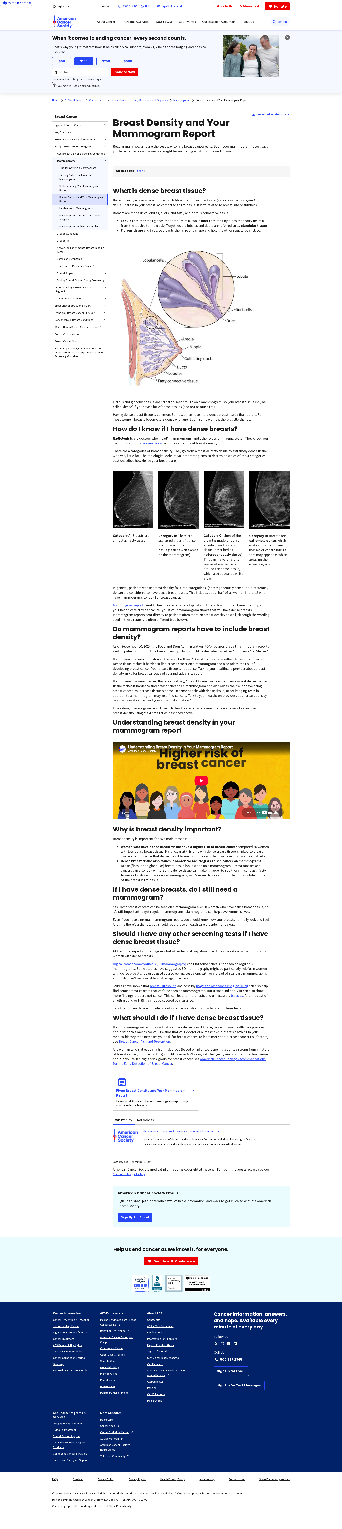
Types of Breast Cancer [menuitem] (69, 125)
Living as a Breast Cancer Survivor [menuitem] (75, 313)
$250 (106, 61)
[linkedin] (235, 1343)
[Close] (287, 37)
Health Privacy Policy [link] (172, 1479)
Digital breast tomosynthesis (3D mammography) (149, 964)
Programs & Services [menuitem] (135, 22)
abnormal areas (151, 443)
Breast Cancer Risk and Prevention (144, 1041)
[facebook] (228, 1343)
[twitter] (216, 1343)
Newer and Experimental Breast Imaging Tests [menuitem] (80, 250)
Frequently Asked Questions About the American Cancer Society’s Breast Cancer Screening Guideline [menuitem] (79, 352)
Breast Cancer (66, 116)
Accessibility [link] (207, 1479)
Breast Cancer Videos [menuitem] (67, 334)
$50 (62, 61)
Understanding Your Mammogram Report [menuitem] (79, 188)
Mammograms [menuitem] (66, 160)
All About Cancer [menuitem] (104, 22)
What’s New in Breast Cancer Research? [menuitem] (78, 327)
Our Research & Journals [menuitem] (218, 22)
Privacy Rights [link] (137, 1479)
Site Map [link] (78, 1479)
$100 (84, 61)
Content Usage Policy (129, 1174)
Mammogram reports (129, 605)
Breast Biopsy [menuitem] (65, 273)
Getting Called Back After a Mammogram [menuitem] (75, 177)
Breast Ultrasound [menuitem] (67, 233)
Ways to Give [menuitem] (164, 22)
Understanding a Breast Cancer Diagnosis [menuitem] (73, 289)
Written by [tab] (123, 1120)
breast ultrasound (163, 986)
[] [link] (140, 170)
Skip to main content (16, 2)
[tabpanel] (201, 1140)
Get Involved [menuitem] (187, 22)
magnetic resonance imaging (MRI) (222, 986)
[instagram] (222, 1343)
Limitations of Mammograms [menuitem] (76, 208)
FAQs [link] (55, 1479)
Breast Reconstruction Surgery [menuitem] (73, 305)
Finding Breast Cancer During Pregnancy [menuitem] (80, 280)
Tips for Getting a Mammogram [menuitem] (77, 168)
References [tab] (145, 1120)
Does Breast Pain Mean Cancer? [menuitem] (75, 266)
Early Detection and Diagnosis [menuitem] (74, 146)
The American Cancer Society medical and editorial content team (181, 1131)
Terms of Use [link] (237, 1479)
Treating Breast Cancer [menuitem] (68, 298)
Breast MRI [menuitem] (63, 240)
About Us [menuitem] (248, 22)
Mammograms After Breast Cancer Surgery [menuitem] (79, 217)
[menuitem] (64, 21)
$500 (128, 61)
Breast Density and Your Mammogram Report (222, 100)
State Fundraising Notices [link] (274, 1479)
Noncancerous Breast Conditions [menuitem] (74, 320)
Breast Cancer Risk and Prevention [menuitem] (75, 139)
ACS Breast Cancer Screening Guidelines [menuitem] (81, 153)
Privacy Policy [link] (106, 1479)
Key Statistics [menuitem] (63, 132)
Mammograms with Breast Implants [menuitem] (80, 226)
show (140, 170)
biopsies (237, 995)
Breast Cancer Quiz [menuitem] (66, 341)
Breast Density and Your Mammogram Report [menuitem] (81, 199)
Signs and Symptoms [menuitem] (69, 259)
